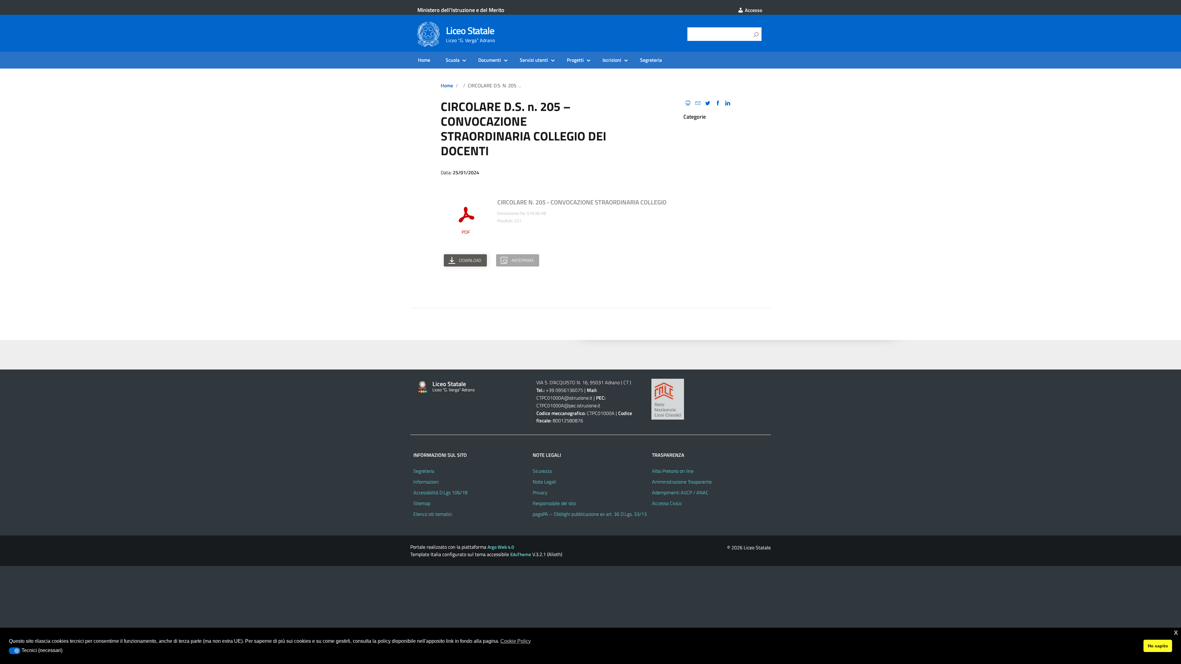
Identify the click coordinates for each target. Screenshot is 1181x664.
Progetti (575, 60)
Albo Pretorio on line (673, 471)
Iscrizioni (611, 60)
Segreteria (651, 60)
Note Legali (544, 481)
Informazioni (426, 481)
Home (424, 60)
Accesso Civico (667, 503)
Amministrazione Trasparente (682, 481)
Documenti (489, 60)
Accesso (753, 10)
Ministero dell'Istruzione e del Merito (460, 10)
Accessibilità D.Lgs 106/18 (440, 492)
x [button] (1176, 632)
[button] (14, 650)
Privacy (540, 492)
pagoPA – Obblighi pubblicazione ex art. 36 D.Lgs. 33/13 (590, 514)
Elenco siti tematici (432, 514)
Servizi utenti (534, 60)
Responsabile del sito (554, 503)
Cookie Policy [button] (515, 641)
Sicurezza (542, 471)
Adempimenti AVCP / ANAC (680, 492)
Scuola (452, 60)
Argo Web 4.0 (500, 547)
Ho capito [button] (1158, 645)
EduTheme (520, 554)
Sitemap (421, 503)
